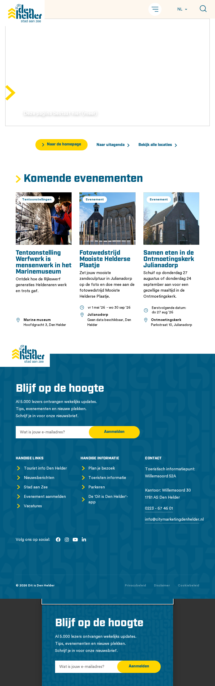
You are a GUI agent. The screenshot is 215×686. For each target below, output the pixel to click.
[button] (155, 9)
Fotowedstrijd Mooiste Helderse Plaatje (104, 259)
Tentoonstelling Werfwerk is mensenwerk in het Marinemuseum (44, 262)
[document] (107, 642)
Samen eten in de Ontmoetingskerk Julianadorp (168, 259)
